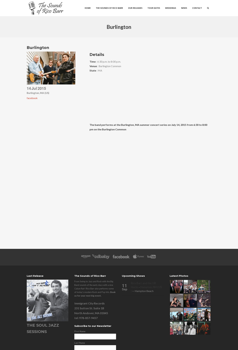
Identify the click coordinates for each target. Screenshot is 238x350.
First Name (79, 331)
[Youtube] (151, 258)
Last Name (79, 343)
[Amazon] (85, 258)
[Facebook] (121, 258)
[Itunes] (138, 258)
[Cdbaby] (101, 258)
